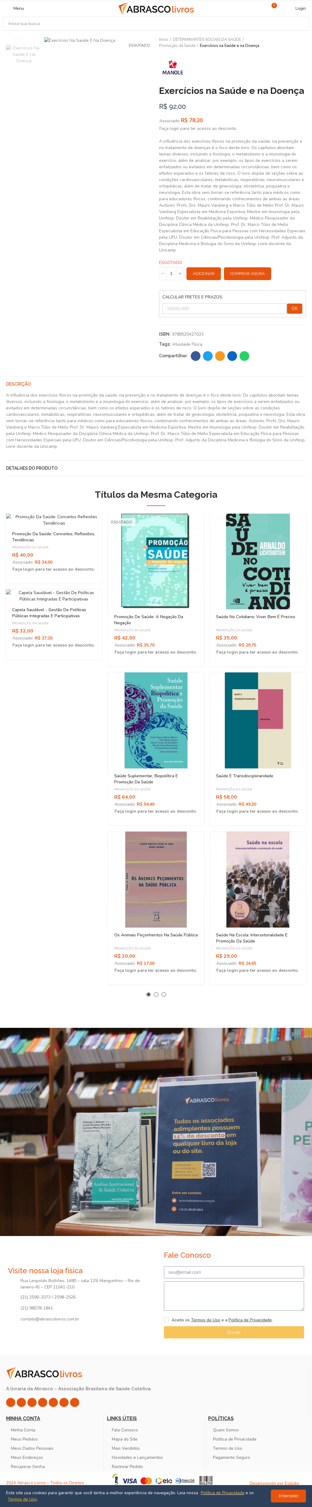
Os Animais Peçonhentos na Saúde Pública (156, 935)
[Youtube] (53, 1402)
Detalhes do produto (32, 468)
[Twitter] (32, 1402)
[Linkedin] (42, 1402)
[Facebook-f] (21, 1402)
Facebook (195, 356)
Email (220, 356)
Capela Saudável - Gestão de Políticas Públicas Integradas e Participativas (49, 613)
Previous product (286, 43)
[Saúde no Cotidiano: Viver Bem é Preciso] (258, 562)
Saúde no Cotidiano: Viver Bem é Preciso (255, 617)
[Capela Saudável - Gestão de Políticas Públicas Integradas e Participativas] (54, 596)
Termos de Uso (205, 1320)
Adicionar (203, 273)
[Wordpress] (74, 1402)
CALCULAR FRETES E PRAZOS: (192, 297)
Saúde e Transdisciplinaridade (244, 776)
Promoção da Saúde (30, 547)
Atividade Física (187, 344)
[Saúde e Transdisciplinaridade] (258, 720)
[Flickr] (64, 1402)
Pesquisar (299, 23)
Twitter (208, 356)
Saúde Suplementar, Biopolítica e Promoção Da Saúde (146, 779)
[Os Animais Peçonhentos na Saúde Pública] (156, 880)
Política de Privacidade (250, 1320)
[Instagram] (10, 1402)
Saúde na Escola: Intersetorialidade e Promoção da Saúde (252, 938)
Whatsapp (244, 356)
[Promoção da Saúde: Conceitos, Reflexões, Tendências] (54, 520)
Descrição (18, 384)
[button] (148, 994)
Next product (301, 43)
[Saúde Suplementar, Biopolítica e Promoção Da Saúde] (156, 720)
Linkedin (232, 356)
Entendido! (288, 1496)
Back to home (294, 43)
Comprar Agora (247, 273)
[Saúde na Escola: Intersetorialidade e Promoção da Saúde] (258, 880)
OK (295, 308)
